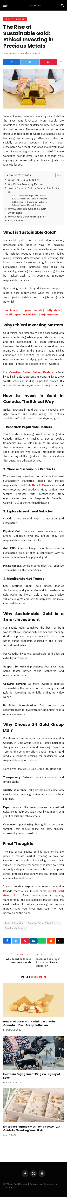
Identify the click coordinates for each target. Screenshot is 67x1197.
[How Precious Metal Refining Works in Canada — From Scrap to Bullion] (33, 1000)
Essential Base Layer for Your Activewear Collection (48, 962)
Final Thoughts (16, 220)
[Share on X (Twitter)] (30, 62)
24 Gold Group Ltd (14, 923)
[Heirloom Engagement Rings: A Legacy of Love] (33, 1053)
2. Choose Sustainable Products (32, 198)
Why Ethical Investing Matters (26, 184)
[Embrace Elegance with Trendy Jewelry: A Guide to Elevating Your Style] (33, 1105)
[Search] (62, 5)
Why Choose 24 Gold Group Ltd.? (27, 216)
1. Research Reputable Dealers (31, 195)
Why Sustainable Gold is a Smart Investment (27, 210)
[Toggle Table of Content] (56, 175)
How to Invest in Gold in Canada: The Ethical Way (34, 190)
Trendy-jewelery (15, 19)
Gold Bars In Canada (15, 928)
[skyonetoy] (35, 5)
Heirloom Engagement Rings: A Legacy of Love (31, 1076)
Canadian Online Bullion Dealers (44, 923)
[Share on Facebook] (11, 62)
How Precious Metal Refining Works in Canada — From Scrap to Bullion (29, 1023)
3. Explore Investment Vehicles (32, 202)
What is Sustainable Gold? (23, 180)
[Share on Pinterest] (48, 62)
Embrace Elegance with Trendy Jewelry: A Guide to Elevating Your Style (31, 1128)
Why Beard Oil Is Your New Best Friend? (18, 960)
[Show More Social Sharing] (61, 62)
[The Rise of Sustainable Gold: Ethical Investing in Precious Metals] (33, 89)
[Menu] (5, 5)
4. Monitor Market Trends (29, 205)
